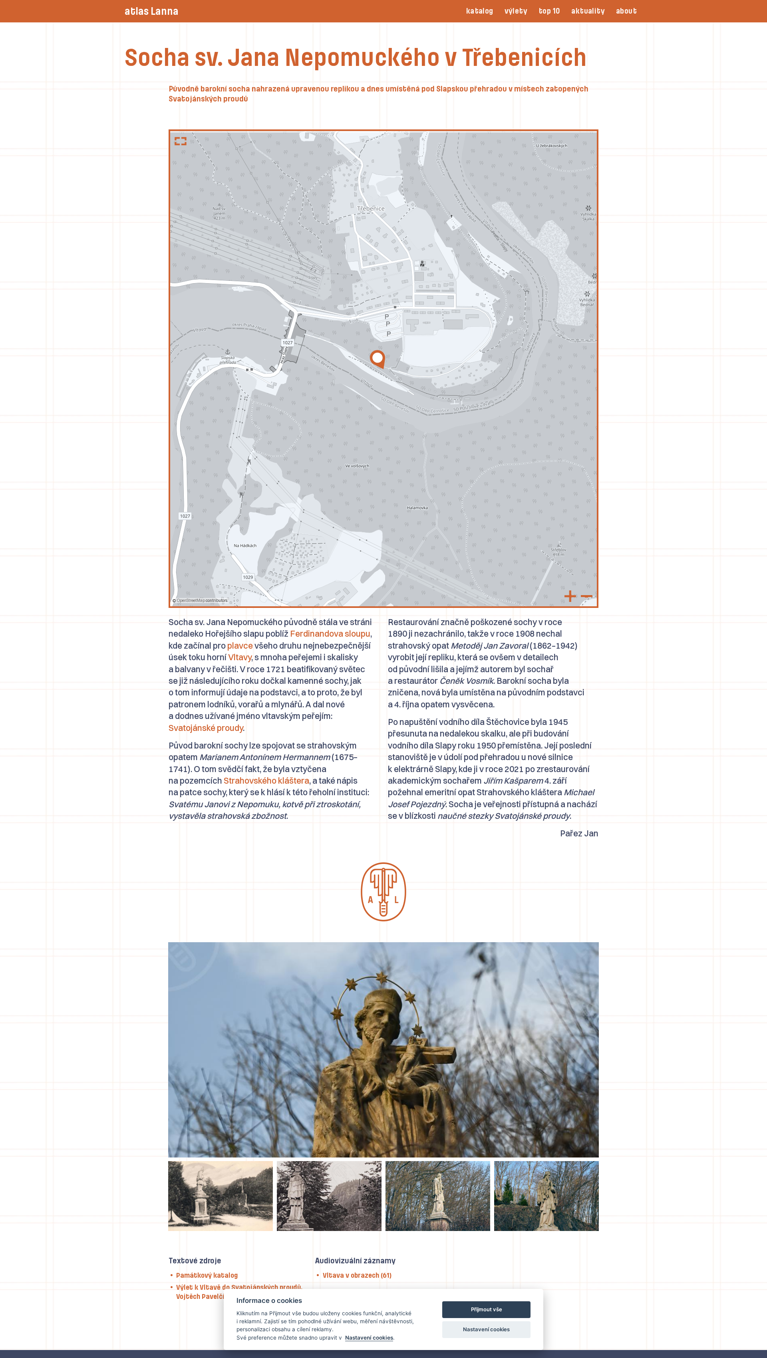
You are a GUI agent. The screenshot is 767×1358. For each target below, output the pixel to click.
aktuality (588, 11)
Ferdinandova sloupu (330, 633)
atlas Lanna (152, 11)
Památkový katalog (207, 1275)
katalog (479, 11)
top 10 (549, 11)
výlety (516, 11)
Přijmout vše (486, 1309)
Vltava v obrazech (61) (357, 1275)
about (626, 11)
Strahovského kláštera (266, 780)
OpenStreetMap (191, 600)
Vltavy (239, 657)
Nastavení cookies (369, 1337)
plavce (240, 645)
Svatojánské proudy (206, 728)
